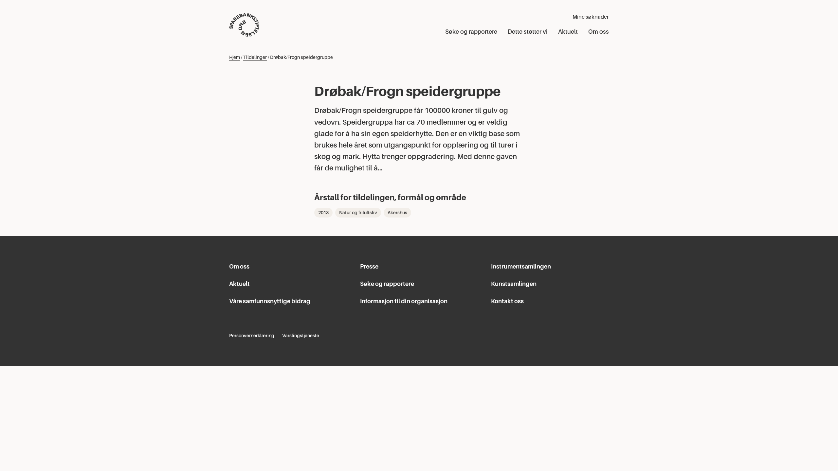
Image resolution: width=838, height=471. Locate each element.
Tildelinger (255, 57)
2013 (323, 212)
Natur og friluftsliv (358, 212)
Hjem (234, 57)
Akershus (397, 212)
